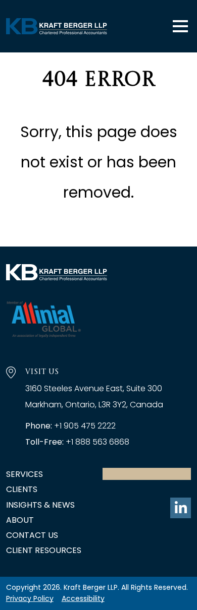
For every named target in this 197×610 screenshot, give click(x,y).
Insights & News (40, 505)
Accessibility (83, 598)
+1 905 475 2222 (85, 426)
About (20, 520)
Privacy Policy (30, 598)
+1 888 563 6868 (97, 442)
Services (24, 474)
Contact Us (32, 535)
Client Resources (43, 550)
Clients (21, 489)
